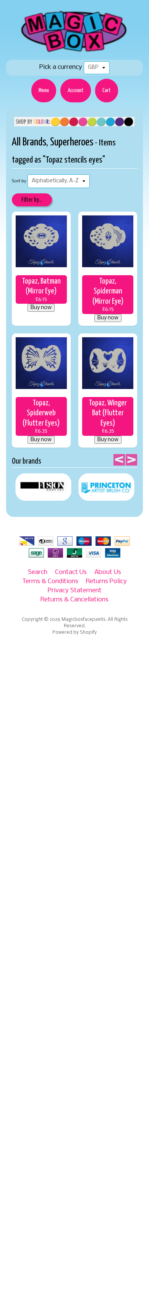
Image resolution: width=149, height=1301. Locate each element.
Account (76, 90)
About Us (107, 572)
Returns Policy (106, 581)
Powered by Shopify (74, 632)
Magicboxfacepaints (83, 619)
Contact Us (71, 572)
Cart (106, 90)
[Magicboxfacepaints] (74, 52)
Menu (44, 90)
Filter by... (31, 200)
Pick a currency (60, 67)
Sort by (19, 181)
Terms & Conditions (50, 581)
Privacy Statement (75, 590)
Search (37, 572)
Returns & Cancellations (74, 599)
